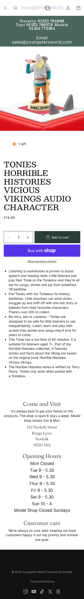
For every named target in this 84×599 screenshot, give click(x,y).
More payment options (42, 261)
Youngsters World (33, 572)
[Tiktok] (42, 591)
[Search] (15, 8)
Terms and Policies (42, 581)
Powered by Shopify (59, 572)
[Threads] (58, 591)
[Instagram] (25, 591)
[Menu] (5, 8)
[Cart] (78, 8)
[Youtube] (34, 591)
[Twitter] (50, 591)
